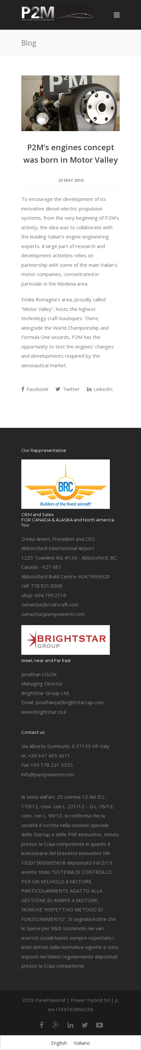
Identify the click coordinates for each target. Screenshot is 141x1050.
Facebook (36, 389)
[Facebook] (41, 1025)
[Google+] (56, 1025)
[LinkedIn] (70, 1025)
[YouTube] (99, 1025)
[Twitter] (84, 1025)
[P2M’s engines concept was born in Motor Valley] (70, 103)
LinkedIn (102, 389)
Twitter (70, 389)
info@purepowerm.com (47, 774)
